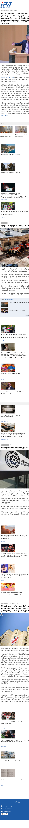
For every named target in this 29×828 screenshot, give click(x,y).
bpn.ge (2, 379)
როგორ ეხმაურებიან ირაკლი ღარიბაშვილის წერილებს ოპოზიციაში (12, 392)
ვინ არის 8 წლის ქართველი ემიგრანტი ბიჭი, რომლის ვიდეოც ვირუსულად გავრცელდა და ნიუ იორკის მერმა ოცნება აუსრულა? (14, 213)
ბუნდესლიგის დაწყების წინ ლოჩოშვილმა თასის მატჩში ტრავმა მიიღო (13, 722)
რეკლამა (17, 802)
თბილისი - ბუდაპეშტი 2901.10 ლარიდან (11, 172)
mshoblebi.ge (4, 559)
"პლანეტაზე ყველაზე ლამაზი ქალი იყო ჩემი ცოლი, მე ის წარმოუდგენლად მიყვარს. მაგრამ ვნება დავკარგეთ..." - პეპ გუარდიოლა (15, 742)
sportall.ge (3, 728)
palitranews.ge (4, 397)
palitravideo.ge (4, 199)
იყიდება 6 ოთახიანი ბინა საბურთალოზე (11, 779)
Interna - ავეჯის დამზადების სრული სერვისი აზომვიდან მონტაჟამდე (12, 416)
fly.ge (2, 160)
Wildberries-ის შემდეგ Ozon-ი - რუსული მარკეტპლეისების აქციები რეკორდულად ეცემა (13, 374)
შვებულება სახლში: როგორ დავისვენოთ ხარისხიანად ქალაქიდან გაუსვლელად (11, 593)
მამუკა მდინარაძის (7, 77)
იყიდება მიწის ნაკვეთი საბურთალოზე (11, 760)
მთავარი (16, 801)
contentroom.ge (4, 421)
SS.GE (2, 123)
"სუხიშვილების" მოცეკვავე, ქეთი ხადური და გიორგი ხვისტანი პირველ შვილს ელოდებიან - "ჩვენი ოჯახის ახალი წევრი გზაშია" (14, 576)
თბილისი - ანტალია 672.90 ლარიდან (10, 154)
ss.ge (2, 767)
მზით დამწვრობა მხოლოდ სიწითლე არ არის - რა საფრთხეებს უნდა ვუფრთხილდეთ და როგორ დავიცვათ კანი (14, 537)
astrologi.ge (3, 746)
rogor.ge (2, 598)
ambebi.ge (3, 340)
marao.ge (3, 580)
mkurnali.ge (3, 541)
